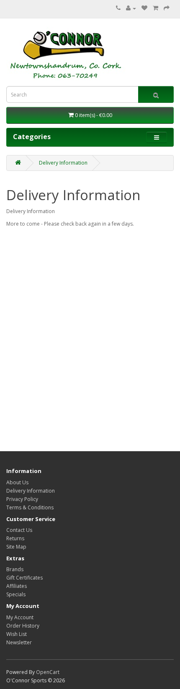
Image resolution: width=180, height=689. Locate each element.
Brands (14, 569)
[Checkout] (167, 8)
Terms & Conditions (30, 507)
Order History (22, 625)
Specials (16, 594)
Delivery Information (63, 162)
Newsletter (19, 642)
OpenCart (47, 672)
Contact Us (19, 530)
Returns (15, 538)
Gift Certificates (24, 577)
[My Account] (131, 8)
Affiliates (16, 586)
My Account (19, 617)
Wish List (16, 634)
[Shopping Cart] (155, 8)
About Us (17, 482)
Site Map (16, 546)
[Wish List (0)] (144, 8)
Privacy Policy (22, 499)
